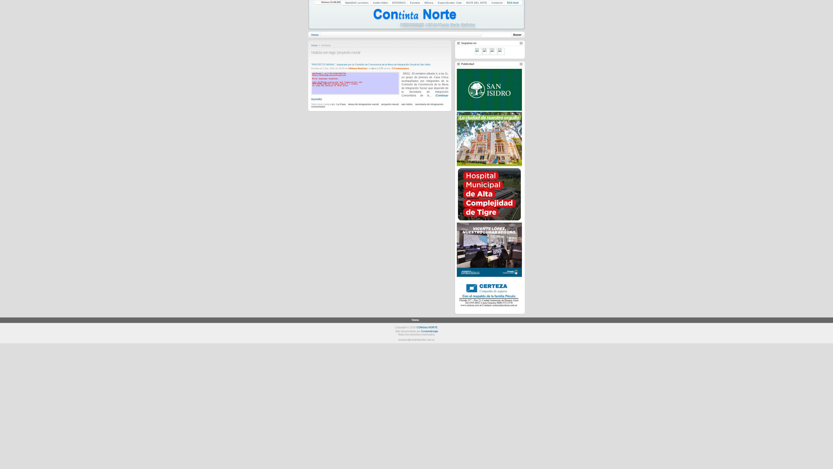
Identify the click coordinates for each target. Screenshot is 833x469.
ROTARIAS (399, 2)
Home (315, 34)
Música (429, 2)
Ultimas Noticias (357, 68)
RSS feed (512, 2)
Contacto (497, 2)
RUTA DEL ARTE (476, 2)
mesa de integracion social (363, 104)
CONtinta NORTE (427, 327)
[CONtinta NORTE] (425, 19)
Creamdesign (429, 331)
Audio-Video (380, 2)
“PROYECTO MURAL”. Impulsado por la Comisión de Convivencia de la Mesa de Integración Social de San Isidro (371, 64)
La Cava (341, 104)
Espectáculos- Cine (450, 2)
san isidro (407, 104)
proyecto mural (390, 104)
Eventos (415, 2)
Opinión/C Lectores (357, 2)
